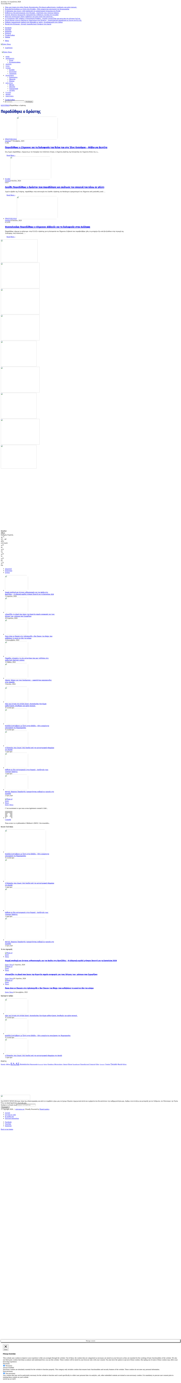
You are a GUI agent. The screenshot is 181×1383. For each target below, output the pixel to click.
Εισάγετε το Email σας (8, 1105)
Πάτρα (70, 1064)
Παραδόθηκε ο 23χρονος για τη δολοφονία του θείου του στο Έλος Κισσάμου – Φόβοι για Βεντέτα (56, 147)
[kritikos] (19, 262)
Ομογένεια (10, 96)
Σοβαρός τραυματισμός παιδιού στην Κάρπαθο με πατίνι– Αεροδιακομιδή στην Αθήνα (34, 22)
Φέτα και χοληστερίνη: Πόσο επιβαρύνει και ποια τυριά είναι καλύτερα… (29, 16)
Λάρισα (65, 1064)
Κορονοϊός (40, 1064)
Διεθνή (8, 94)
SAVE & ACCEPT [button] (9, 1379)
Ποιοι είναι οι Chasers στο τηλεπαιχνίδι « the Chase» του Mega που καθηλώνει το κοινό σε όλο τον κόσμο (28, 637)
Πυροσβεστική (76, 1064)
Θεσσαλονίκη (25, 1064)
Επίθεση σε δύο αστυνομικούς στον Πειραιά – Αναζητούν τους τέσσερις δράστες (32, 13)
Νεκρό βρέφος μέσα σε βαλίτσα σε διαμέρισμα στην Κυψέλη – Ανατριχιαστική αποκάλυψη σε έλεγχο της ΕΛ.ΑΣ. (43, 20)
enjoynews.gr (19, 1109)
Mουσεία (12, 79)
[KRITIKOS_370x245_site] (20, 288)
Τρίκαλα (107, 1064)
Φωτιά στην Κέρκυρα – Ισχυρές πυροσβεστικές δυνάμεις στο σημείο (28, 24)
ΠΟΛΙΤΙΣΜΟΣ (10, 75)
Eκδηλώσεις (13, 77)
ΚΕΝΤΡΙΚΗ (5, 105)
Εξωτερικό (12, 71)
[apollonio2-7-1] (18, 418)
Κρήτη (45, 1064)
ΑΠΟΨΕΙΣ (9, 64)
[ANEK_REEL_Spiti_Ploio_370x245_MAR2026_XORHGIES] (18, 468)
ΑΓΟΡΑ (12, 90)
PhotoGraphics (44, 1109)
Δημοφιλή (8, 569)
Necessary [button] (6, 1363)
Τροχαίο (114, 1064)
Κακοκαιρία (34, 1064)
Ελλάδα (11, 70)
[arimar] (20, 392)
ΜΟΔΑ (11, 85)
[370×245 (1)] (20, 444)
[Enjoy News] (6, 44)
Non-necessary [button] (8, 1371)
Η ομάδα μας (9, 1116)
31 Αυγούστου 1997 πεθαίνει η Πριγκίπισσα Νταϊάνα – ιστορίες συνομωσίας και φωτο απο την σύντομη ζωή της (42, 18)
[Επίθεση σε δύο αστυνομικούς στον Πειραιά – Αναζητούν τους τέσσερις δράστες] (16, 768)
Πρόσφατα (8, 571)
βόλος (125, 1064)
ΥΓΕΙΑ (8, 66)
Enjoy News (9, 805)
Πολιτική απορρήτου (12, 1118)
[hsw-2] (20, 340)
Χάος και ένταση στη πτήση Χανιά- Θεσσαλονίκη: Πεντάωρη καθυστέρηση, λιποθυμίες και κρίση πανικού (41, 7)
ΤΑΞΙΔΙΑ (8, 68)
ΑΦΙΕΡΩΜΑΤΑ (10, 58)
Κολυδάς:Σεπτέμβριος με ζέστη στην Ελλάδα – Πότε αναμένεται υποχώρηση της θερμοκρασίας (37, 9)
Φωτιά (120, 1064)
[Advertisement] (28, 483)
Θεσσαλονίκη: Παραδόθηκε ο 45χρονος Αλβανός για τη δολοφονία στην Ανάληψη (47, 226)
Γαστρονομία (13, 88)
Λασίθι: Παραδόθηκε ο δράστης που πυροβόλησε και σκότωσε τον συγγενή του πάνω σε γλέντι (54, 187)
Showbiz (12, 87)
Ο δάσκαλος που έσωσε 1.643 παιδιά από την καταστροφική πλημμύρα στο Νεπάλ (32, 11)
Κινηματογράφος (15, 62)
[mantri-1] (18, 366)
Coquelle (8, 819)
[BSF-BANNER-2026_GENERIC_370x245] (20, 314)
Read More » (11, 155)
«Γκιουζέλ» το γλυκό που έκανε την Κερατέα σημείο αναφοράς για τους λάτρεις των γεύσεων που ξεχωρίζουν (30, 615)
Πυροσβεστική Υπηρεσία (87, 1064)
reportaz (7, 141)
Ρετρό (11, 60)
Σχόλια (7, 572)
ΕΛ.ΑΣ (15, 1063)
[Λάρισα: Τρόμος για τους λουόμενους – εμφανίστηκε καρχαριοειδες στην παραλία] (16, 678)
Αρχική (7, 1113)
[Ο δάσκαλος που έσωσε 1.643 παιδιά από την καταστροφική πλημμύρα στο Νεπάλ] (16, 746)
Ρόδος (97, 1064)
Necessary (8, 1366)
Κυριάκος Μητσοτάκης (55, 1064)
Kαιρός (3, 1064)
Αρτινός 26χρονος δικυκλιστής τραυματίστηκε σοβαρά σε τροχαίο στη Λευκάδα (31, 15)
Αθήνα (8, 1064)
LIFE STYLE (9, 83)
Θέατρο (11, 81)
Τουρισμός (12, 73)
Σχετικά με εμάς (10, 1115)
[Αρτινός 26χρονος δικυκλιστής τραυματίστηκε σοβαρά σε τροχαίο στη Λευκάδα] (16, 790)
